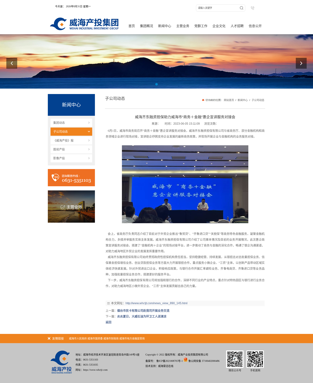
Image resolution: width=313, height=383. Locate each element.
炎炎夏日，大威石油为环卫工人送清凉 (141, 316)
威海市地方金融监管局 (132, 338)
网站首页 (229, 100)
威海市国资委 (95, 338)
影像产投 (59, 158)
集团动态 (59, 122)
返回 (108, 322)
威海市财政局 (111, 338)
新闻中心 (243, 100)
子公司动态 (60, 131)
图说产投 (59, 149)
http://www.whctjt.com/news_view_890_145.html (156, 303)
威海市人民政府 (78, 338)
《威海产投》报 (63, 140)
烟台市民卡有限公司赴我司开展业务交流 (143, 310)
